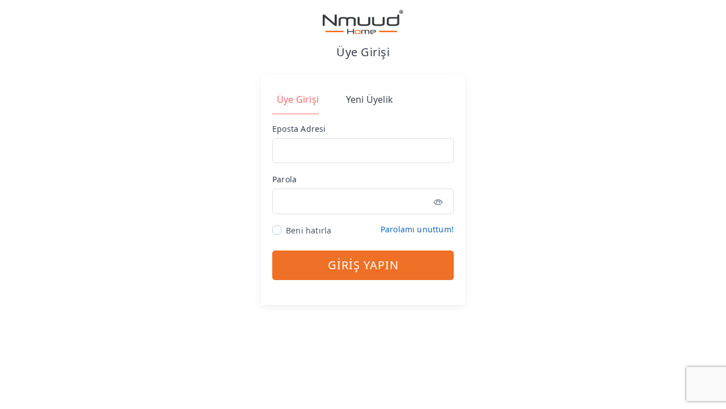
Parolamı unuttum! (417, 229)
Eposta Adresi (299, 128)
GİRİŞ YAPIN (363, 265)
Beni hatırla (308, 230)
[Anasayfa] (363, 21)
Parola (284, 179)
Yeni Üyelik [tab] (369, 99)
